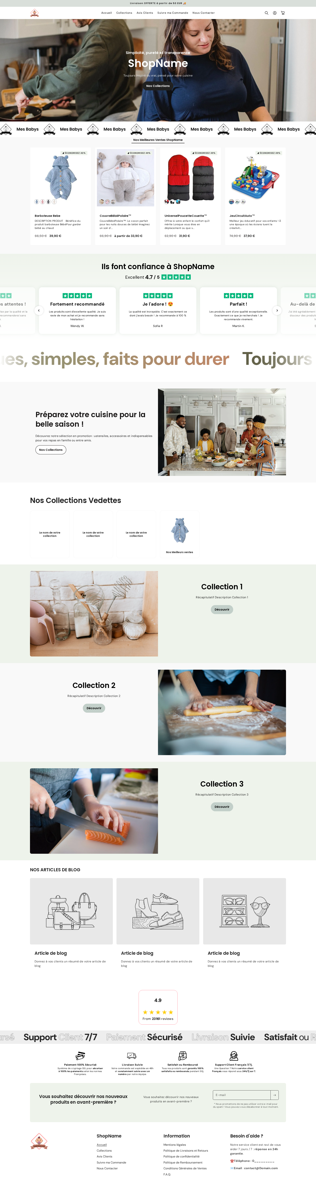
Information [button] (176, 1142)
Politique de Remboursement (182, 1169)
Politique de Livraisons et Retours (185, 1157)
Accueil (102, 1151)
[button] (267, 13)
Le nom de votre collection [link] (50, 540)
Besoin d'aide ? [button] (246, 1142)
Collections (104, 1157)
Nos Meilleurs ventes (179, 558)
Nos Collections (158, 86)
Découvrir (222, 616)
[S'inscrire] (274, 1101)
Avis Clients (104, 1163)
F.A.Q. (167, 1181)
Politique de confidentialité (181, 1163)
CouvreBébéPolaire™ (115, 216)
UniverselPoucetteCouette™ (186, 216)
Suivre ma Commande (111, 1169)
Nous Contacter (107, 1174)
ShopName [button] (109, 1142)
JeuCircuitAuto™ (242, 216)
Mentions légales (174, 1151)
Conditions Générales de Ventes (185, 1174)
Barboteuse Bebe (47, 216)
